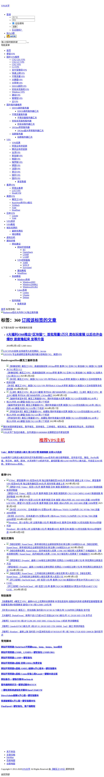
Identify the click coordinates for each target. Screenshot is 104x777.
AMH (25, 263)
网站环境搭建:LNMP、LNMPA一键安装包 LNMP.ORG (28, 652)
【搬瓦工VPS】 (58, 769)
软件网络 (16, 300)
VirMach (16, 205)
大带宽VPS (17, 83)
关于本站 (10, 751)
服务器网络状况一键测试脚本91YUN (18, 685)
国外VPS (16, 175)
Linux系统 (22, 290)
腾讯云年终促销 (19, 149)
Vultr (14, 207)
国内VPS (16, 178)
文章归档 (10, 755)
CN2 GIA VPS (18, 59)
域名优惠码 (11, 228)
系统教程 (16, 276)
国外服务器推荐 (14, 105)
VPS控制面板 (23, 260)
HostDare (16, 210)
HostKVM (16, 193)
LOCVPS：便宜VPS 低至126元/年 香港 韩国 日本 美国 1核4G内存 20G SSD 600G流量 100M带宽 (52, 503)
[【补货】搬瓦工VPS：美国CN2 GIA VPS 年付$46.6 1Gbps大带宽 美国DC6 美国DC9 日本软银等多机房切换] (54, 382)
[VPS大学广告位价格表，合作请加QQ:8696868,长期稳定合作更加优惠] (35, 432)
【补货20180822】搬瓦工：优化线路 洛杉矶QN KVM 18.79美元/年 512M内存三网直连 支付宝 (45, 610)
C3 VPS (15, 67)
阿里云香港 (17, 188)
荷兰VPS (16, 172)
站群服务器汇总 (24, 137)
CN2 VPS (16, 64)
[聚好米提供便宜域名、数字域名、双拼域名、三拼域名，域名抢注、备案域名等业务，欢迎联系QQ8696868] (52, 429)
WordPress (22, 273)
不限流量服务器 (19, 114)
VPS (8, 140)
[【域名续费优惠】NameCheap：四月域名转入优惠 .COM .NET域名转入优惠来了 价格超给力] (51, 551)
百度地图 (10, 760)
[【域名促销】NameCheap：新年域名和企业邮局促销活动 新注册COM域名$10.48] (46, 544)
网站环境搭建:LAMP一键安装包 (16, 658)
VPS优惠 (16, 143)
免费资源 (21, 304)
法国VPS (16, 169)
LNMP (26, 254)
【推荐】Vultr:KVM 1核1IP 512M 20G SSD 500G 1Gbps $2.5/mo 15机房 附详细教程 (40, 621)
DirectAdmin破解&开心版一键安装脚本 (20, 695)
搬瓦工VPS (17, 199)
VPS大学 (5, 6)
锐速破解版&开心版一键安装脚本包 (18, 701)
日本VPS (10, 213)
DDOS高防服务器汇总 (28, 111)
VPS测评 (10, 221)
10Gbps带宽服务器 (21, 127)
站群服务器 (17, 134)
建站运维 (10, 241)
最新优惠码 (17, 231)
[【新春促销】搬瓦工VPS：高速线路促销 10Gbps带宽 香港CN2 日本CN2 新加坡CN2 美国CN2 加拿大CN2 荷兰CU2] (54, 369)
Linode (15, 216)
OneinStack (28, 252)
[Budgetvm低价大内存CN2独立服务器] (19, 312)
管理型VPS (17, 98)
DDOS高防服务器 (20, 108)
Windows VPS (18, 92)
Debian (26, 297)
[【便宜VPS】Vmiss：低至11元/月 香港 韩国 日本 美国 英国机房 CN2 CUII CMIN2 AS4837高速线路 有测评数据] (54, 490)
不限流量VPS (18, 76)
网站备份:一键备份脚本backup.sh (17, 679)
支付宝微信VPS (19, 70)
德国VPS (16, 165)
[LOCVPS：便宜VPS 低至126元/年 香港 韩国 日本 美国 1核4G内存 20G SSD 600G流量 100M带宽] (53, 500)
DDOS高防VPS (19, 86)
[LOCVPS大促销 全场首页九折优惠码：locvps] (23, 351)
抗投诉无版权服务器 (21, 121)
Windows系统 (23, 279)
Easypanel (27, 267)
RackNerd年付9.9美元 (22, 202)
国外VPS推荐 (12, 57)
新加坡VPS (17, 156)
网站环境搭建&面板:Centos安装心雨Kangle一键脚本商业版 (29, 674)
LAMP (26, 257)
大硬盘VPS (17, 79)
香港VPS (10, 185)
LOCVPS (16, 190)
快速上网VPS (18, 73)
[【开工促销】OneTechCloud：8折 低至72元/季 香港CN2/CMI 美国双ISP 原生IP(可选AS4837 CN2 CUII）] (54, 583)
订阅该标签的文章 (39, 320)
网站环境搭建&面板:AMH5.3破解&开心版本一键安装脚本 (29, 668)
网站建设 (16, 244)
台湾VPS (16, 152)
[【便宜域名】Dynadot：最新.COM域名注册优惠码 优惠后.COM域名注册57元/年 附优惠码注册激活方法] (54, 564)
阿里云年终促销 (19, 146)
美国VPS (10, 196)
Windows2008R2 (30, 284)
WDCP (26, 265)
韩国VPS (16, 159)
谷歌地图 (10, 764)
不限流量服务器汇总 (27, 118)
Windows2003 (29, 282)
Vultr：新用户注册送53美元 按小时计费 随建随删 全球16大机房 (31, 452)
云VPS (15, 101)
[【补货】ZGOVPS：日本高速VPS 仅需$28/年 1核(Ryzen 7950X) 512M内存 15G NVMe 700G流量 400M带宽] (54, 513)
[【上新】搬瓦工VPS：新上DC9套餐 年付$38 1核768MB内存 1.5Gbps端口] (42, 392)
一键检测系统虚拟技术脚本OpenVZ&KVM (21, 690)
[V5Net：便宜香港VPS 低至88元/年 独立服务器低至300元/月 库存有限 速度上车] (45, 480)
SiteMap (10, 757)
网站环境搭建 (23, 247)
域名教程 (16, 234)
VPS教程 (10, 224)
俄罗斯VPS (17, 162)
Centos (26, 292)
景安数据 (21, 181)
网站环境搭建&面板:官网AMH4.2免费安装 (21, 663)
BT (24, 250)
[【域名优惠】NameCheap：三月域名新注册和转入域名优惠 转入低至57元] (42, 573)
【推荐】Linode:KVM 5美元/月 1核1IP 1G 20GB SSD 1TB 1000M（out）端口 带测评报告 (42, 626)
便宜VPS (10, 54)
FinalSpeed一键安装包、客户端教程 (18, 706)
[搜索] (28, 42)
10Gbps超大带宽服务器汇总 (30, 130)
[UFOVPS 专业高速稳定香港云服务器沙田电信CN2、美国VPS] (31, 354)
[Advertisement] (52, 729)
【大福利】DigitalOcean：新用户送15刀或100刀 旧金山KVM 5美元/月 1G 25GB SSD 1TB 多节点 (46, 615)
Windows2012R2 (30, 287)
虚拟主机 (10, 237)
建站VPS (16, 95)
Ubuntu (26, 295)
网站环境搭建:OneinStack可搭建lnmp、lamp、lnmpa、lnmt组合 (31, 647)
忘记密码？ (17, 30)
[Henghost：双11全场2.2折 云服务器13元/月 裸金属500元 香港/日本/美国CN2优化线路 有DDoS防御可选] (54, 526)
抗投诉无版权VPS (20, 89)
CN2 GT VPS (18, 62)
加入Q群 (10, 33)
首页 (8, 50)
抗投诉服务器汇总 (26, 124)
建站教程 (21, 270)
